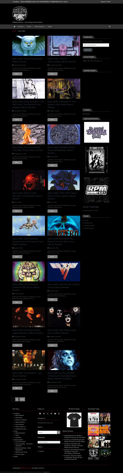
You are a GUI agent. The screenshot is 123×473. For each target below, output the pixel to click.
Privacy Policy (19, 454)
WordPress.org (89, 228)
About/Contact (39, 26)
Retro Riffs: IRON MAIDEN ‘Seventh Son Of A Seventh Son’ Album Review (28, 242)
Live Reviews (19, 424)
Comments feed (89, 225)
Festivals (18, 437)
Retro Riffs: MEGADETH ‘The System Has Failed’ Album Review (62, 104)
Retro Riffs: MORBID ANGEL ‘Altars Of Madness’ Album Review (61, 150)
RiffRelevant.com (26, 468)
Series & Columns (21, 420)
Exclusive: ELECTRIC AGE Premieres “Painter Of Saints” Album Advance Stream (73, 445)
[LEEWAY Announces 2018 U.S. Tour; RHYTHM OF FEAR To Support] (93, 454)
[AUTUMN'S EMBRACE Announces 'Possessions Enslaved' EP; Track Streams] (104, 430)
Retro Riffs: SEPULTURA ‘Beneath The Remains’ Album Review (27, 196)
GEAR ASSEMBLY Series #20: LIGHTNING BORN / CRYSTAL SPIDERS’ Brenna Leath (48, 2)
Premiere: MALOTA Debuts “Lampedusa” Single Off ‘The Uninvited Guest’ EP (73, 457)
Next (22, 399)
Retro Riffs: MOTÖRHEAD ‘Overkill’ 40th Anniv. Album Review (26, 287)
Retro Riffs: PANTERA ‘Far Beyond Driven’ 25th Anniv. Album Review (61, 242)
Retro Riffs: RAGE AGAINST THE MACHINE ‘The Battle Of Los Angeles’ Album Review (28, 104)
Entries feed (88, 223)
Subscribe (88, 50)
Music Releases (20, 433)
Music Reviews (20, 422)
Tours (17, 435)
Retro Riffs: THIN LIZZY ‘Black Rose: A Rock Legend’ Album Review (62, 196)
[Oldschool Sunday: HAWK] (104, 418)
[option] (45, 2)
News (29, 26)
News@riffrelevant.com (45, 423)
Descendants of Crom (91, 210)
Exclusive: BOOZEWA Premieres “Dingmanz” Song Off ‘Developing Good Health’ (74, 451)
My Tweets (86, 114)
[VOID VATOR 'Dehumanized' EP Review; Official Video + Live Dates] (93, 430)
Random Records (20, 429)
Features (21, 26)
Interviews (18, 417)
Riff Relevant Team (21, 452)
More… (17, 74)
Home (50, 26)
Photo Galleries (20, 426)
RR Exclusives (19, 415)
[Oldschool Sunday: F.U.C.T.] (104, 442)
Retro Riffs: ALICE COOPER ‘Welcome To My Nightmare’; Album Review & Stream (62, 376)
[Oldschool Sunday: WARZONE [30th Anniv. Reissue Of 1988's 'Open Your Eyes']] (93, 418)
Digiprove (46, 472)
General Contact (20, 441)
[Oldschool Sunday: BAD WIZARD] (93, 442)
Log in (86, 220)
